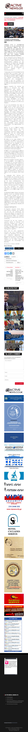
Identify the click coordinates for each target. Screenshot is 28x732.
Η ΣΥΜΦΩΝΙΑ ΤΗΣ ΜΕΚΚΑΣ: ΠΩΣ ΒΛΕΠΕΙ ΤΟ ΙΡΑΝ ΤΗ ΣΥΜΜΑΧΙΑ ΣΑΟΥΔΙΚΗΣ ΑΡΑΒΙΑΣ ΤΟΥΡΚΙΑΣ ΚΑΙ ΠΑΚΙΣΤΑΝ (14, 317)
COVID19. (13, 256)
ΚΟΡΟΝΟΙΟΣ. (9, 258)
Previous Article (10, 267)
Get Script (9, 651)
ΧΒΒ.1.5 (18, 262)
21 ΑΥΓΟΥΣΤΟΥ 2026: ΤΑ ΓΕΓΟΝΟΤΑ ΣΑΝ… (12, 633)
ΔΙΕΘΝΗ (11, 24)
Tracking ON (17, 651)
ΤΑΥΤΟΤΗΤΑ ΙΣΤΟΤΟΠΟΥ (12, 704)
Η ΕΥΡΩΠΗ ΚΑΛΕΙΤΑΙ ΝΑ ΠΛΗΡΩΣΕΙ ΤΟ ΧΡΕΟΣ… (12, 627)
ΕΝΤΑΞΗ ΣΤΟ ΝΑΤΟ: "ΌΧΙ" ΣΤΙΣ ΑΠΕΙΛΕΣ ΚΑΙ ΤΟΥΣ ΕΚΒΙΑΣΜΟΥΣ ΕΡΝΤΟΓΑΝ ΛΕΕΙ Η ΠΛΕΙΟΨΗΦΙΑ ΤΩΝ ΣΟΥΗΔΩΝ (19, 275)
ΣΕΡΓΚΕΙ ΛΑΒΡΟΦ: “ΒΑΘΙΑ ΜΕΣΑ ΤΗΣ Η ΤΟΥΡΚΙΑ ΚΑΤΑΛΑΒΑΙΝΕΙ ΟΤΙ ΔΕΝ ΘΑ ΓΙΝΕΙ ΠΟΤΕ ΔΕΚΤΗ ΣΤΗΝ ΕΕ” (14, 307)
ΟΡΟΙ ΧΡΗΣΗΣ (10, 699)
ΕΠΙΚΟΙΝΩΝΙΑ (10, 697)
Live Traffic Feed (13, 618)
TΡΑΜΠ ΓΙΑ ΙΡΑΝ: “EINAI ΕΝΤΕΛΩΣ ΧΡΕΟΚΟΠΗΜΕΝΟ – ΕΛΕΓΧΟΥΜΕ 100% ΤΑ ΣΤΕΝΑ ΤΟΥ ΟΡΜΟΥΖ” (13, 327)
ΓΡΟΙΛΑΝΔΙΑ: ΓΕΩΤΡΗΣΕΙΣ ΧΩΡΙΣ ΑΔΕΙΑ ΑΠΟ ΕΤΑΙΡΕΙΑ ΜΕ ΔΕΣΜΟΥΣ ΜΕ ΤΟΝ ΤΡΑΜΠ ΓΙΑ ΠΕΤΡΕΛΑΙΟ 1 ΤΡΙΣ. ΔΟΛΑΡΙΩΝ (14, 336)
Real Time (12, 651)
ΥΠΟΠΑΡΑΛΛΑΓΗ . (10, 262)
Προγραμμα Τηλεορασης (7, 722)
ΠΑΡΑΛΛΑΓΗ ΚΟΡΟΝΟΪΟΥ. (11, 260)
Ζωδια (16, 674)
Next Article (17, 267)
